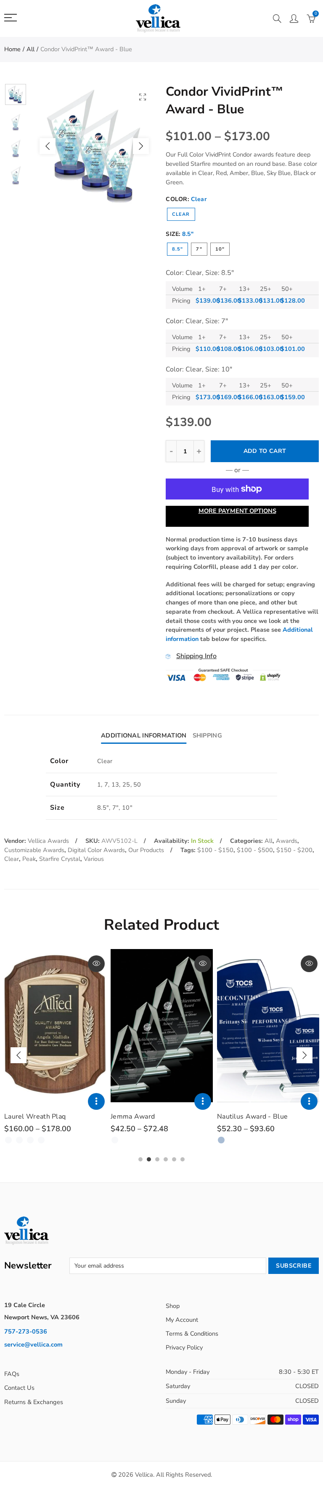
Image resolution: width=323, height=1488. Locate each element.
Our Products (146, 850)
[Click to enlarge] (142, 96)
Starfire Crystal (59, 859)
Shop (173, 1306)
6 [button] (182, 1159)
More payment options (237, 511)
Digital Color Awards (96, 850)
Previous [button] (48, 146)
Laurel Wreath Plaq (35, 1116)
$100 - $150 (215, 850)
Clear (181, 214)
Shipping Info (196, 656)
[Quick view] (96, 963)
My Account (182, 1319)
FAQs (11, 1374)
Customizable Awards (34, 850)
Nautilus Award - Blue (252, 1116)
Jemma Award (133, 1116)
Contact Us (19, 1387)
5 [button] (174, 1159)
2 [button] (149, 1159)
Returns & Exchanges (33, 1402)
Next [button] (141, 146)
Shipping (207, 735)
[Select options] (96, 1101)
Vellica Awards (48, 841)
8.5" (177, 249)
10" (220, 249)
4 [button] (166, 1159)
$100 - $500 (255, 850)
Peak (29, 859)
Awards (286, 841)
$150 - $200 (294, 850)
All (30, 49)
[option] (94, 146)
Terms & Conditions (192, 1333)
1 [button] (140, 1159)
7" (199, 249)
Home (12, 49)
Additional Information (143, 735)
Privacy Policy (184, 1347)
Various (94, 859)
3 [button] (157, 1159)
